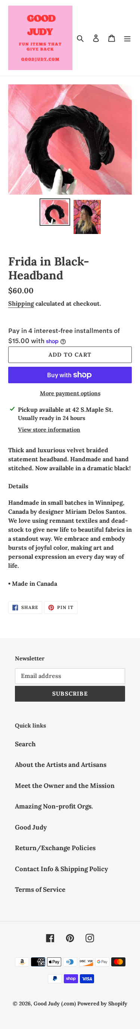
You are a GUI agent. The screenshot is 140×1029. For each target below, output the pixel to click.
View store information (49, 429)
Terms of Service (40, 889)
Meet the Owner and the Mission (65, 786)
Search (25, 744)
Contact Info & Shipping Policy (61, 869)
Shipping (21, 303)
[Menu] (127, 37)
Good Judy (31, 827)
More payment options (70, 393)
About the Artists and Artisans (60, 764)
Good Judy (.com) (55, 1003)
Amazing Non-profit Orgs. (54, 806)
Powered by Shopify (102, 1003)
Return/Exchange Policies (55, 848)
